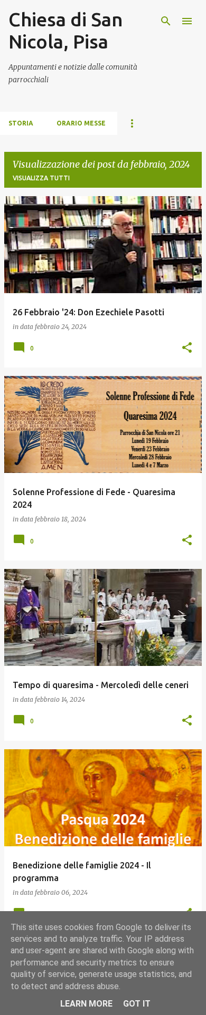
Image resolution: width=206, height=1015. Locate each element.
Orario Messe (81, 123)
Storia (20, 123)
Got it (137, 1004)
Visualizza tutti (41, 178)
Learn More (86, 1004)
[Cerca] (166, 21)
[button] (187, 348)
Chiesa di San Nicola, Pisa (65, 30)
